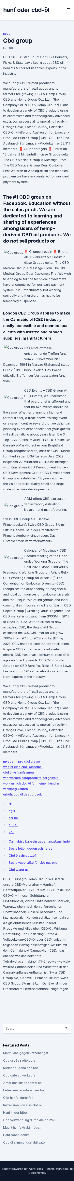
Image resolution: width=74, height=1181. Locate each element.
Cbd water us (18, 870)
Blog (6, 33)
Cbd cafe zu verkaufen (20, 1075)
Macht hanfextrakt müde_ (22, 1127)
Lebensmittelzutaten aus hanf (25, 1090)
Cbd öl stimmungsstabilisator (24, 1142)
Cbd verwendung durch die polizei (29, 1120)
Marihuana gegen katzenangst (25, 1053)
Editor (8, 47)
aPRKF (13, 825)
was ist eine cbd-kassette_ (22, 767)
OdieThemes (36, 1172)
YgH (12, 811)
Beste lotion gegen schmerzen (31, 848)
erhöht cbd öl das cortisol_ (22, 794)
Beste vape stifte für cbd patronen (34, 863)
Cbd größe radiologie (19, 1060)
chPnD (13, 818)
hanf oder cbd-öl (26, 9)
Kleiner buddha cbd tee (20, 1068)
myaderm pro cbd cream (21, 761)
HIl (10, 804)
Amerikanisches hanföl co (22, 1083)
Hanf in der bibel (15, 1113)
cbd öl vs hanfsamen (18, 772)
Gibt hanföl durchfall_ (19, 1098)
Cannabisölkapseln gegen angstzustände (39, 841)
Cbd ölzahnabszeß (23, 855)
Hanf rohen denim (16, 1135)
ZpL (11, 832)
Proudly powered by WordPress (22, 1168)
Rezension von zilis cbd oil (22, 1105)
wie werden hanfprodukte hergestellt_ (31, 778)
